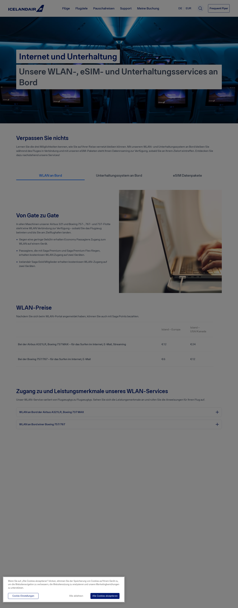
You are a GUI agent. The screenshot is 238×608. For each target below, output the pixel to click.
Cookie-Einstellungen (23, 596)
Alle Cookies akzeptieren (105, 596)
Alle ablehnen (76, 596)
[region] (64, 589)
